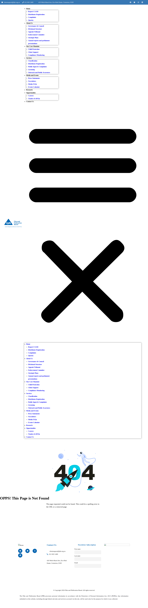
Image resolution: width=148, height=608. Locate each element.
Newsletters (32, 81)
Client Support (33, 52)
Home (28, 8)
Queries (30, 20)
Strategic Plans (33, 37)
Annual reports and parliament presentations (39, 42)
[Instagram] (138, 2)
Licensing (31, 69)
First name (77, 549)
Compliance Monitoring (36, 55)
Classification (32, 61)
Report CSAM (33, 11)
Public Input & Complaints (37, 67)
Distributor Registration (36, 14)
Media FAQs (32, 84)
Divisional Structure (35, 29)
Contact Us (30, 101)
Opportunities (31, 93)
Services (29, 58)
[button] (82, 223)
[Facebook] (130, 2)
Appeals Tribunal (34, 32)
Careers (31, 96)
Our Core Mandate (32, 46)
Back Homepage (12, 514)
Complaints (32, 17)
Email (76, 563)
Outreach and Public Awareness (39, 72)
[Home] (13, 222)
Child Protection (33, 49)
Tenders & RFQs (34, 98)
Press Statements (34, 78)
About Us (29, 23)
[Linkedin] (142, 2)
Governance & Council (36, 26)
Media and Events (32, 75)
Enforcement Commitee (36, 35)
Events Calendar (34, 87)
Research (29, 90)
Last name (77, 556)
